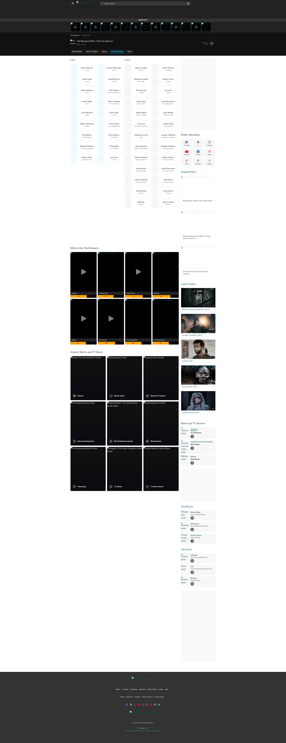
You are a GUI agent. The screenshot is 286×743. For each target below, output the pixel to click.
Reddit (209, 154)
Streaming (133, 689)
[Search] (188, 3)
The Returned (74, 35)
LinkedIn (198, 154)
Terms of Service (147, 697)
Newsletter (198, 163)
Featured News (188, 172)
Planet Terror (130, 293)
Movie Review (195, 444)
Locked (74, 293)
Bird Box (156, 293)
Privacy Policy (159, 697)
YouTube (186, 154)
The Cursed (103, 340)
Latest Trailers (188, 284)
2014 (78, 44)
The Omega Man (131, 340)
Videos (161, 689)
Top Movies (187, 506)
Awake (74, 340)
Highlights (143, 20)
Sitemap (137, 697)
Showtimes (142, 689)
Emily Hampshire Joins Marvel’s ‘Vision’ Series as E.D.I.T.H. (197, 237)
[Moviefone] (85, 3)
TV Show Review (196, 433)
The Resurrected (159, 340)
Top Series (186, 549)
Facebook (186, 145)
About (122, 697)
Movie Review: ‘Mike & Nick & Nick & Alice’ (198, 201)
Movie (84, 44)
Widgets (209, 163)
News (167, 689)
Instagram (209, 145)
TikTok (187, 163)
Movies (118, 689)
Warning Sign (103, 293)
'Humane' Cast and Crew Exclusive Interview (195, 273)
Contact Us (129, 697)
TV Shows (125, 689)
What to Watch (152, 689)
